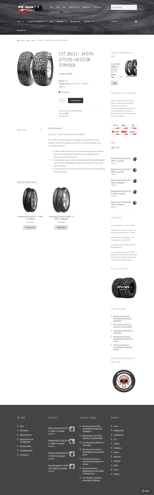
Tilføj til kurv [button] (30, 227)
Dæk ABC (60, 21)
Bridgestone (118, 430)
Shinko (116, 474)
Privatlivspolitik (55, 12)
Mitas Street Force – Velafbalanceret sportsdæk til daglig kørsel (93, 470)
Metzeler (117, 456)
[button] (50, 54)
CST (66, 116)
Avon (116, 426)
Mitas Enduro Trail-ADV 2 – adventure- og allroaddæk (122, 325)
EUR (117, 148)
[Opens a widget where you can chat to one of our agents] (145, 491)
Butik (58, 7)
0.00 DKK (117, 21)
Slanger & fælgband (35, 21)
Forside (22, 40)
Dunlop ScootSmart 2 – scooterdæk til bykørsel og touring (122, 347)
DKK (113, 148)
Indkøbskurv (87, 7)
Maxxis (116, 452)
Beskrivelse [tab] (21, 130)
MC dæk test (75, 21)
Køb (51, 21)
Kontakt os (66, 12)
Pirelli (116, 469)
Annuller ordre (25, 446)
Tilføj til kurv (76, 100)
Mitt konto (24, 430)
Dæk (19, 21)
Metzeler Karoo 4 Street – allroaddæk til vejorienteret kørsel (123, 339)
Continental (118, 435)
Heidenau (117, 448)
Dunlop (117, 443)
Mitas (116, 465)
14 (63, 116)
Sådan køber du (74, 7)
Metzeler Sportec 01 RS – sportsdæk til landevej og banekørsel (122, 318)
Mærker (87, 21)
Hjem (51, 7)
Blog (64, 7)
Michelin (117, 461)
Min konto (97, 7)
